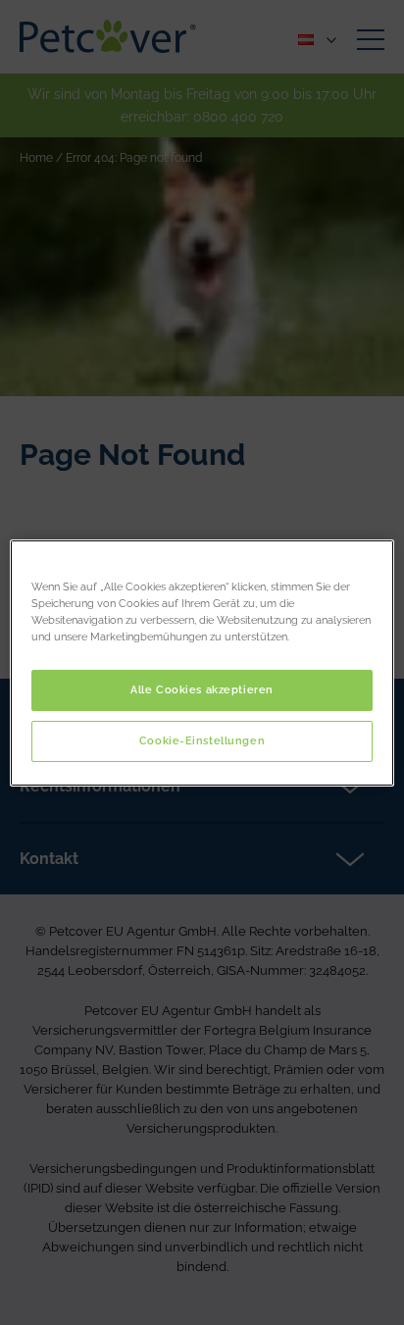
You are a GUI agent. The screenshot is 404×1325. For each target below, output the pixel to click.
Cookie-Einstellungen (202, 740)
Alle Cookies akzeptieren (202, 689)
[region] (201, 662)
